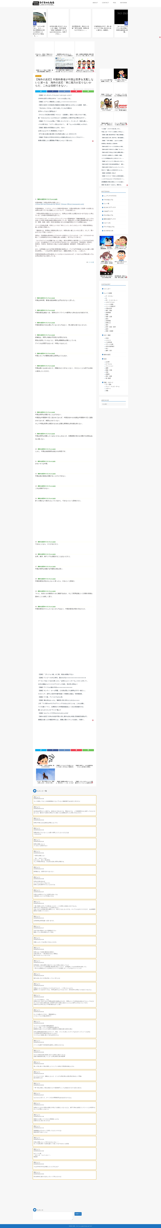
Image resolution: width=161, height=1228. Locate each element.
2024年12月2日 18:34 (39, 1173)
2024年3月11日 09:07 (39, 1094)
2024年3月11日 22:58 (39, 1139)
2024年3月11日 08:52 (39, 1085)
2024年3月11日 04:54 (39, 1063)
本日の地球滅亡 (110, 346)
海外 (107, 325)
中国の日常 (109, 308)
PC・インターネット (112, 300)
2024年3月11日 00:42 (39, 1011)
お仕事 (108, 362)
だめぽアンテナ (108, 211)
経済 (107, 329)
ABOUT (95, 2)
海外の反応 (38, 76)
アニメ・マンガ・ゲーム (113, 386)
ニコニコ (108, 340)
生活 (105, 359)
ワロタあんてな (108, 199)
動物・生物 (109, 370)
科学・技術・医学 (111, 327)
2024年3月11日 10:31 (39, 1104)
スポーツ (108, 388)
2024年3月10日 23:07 (39, 891)
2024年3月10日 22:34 (39, 819)
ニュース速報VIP (110, 306)
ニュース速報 (108, 293)
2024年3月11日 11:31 (39, 1127)
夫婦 (107, 372)
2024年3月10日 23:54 (39, 939)
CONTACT (105, 2)
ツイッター (107, 289)
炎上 (107, 348)
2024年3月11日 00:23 (39, 985)
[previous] (34, 23)
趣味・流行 (109, 350)
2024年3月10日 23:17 (39, 927)
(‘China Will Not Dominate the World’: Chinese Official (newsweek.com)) (59, 204)
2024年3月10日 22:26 (39, 798)
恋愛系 (108, 374)
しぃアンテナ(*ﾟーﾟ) (110, 195)
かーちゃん (109, 364)
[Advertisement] (64, 154)
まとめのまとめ (108, 230)
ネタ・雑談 (107, 335)
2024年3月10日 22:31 (39, 808)
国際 (107, 314)
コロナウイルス (110, 302)
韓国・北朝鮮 (109, 331)
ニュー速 (106, 203)
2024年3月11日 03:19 (39, 1042)
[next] (126, 23)
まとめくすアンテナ (110, 207)
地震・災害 (109, 316)
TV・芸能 (108, 384)
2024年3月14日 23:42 (39, 1164)
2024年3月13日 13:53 (39, 1150)
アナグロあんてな (109, 226)
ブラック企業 (109, 344)
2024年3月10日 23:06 (39, 878)
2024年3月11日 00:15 (39, 962)
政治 (107, 318)
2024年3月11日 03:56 (39, 1052)
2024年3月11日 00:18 (39, 975)
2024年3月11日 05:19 (39, 1073)
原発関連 (108, 312)
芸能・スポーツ (108, 382)
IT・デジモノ (109, 296)
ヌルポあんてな (108, 215)
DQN (107, 338)
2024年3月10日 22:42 (39, 829)
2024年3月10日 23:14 (39, 918)
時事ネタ (108, 322)
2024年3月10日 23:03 (39, 852)
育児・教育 (109, 376)
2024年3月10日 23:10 (39, 903)
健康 (107, 368)
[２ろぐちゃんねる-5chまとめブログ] (43, 5)
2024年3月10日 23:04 (39, 868)
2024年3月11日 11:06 (39, 1116)
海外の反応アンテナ (110, 219)
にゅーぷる (107, 223)
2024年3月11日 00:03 (39, 949)
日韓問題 (108, 320)
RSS (114, 2)
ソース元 (91, 262)
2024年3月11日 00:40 (39, 996)
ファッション (109, 366)
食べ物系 (108, 378)
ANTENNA (123, 2)
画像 (107, 390)
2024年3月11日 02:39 (39, 1023)
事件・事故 (109, 310)
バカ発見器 (109, 342)
